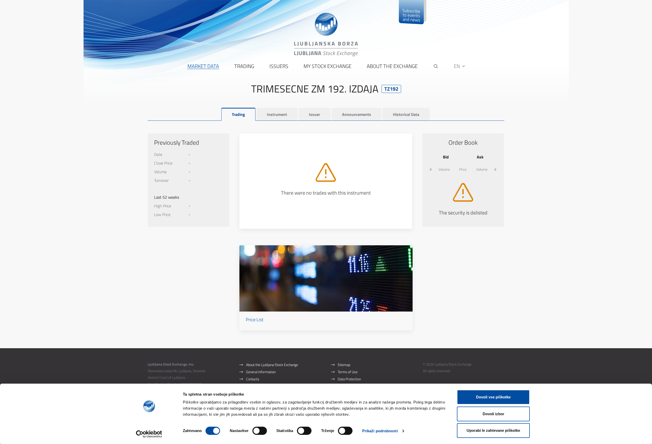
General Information (261, 371)
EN (457, 66)
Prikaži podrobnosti (380, 431)
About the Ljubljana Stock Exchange (272, 364)
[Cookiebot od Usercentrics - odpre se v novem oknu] (149, 434)
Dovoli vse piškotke (493, 397)
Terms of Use (348, 371)
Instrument (277, 114)
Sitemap (344, 364)
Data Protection (349, 379)
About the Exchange (392, 66)
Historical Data (406, 114)
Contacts (252, 379)
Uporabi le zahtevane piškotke (493, 430)
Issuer (314, 114)
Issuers (278, 66)
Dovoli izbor (493, 414)
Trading (244, 66)
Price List (254, 319)
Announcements (356, 114)
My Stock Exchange (327, 66)
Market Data (203, 66)
